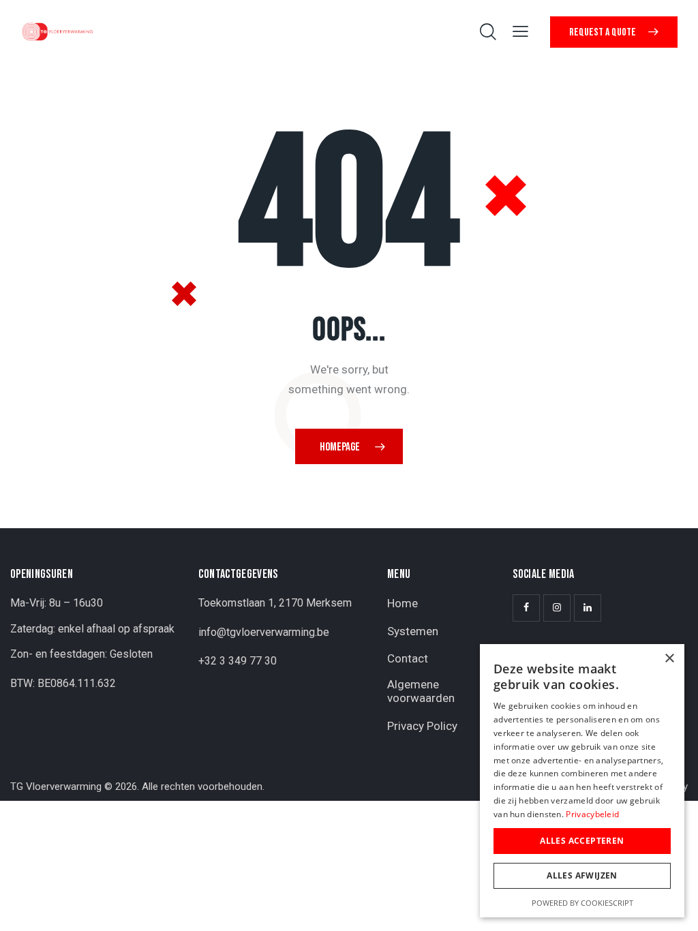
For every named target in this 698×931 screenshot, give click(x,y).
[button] (520, 31)
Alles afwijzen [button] (582, 875)
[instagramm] (557, 608)
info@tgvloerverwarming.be (263, 632)
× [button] (669, 659)
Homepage (340, 447)
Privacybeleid (592, 814)
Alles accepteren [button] (582, 840)
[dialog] (582, 780)
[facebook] (526, 608)
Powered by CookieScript (582, 903)
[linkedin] (587, 608)
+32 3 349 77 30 (237, 660)
